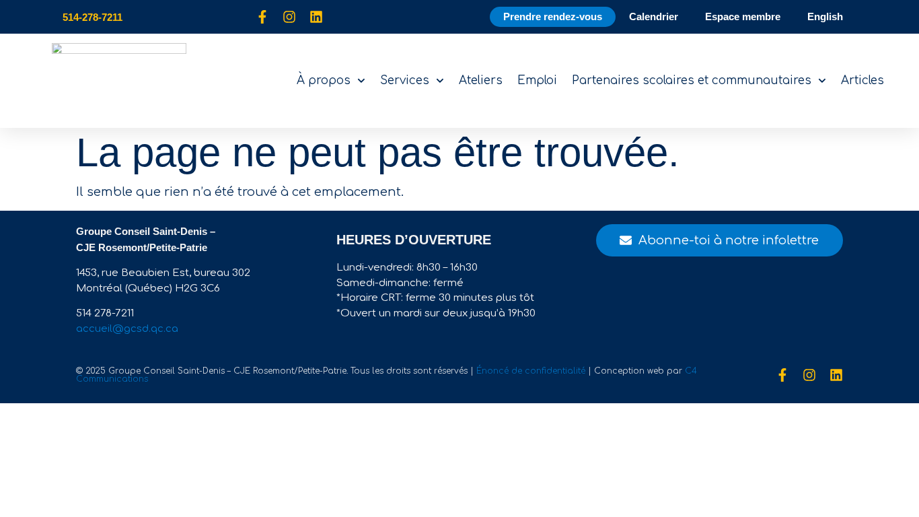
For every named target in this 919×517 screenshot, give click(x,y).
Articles (862, 80)
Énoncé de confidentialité (530, 371)
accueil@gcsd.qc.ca (127, 329)
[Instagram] (289, 17)
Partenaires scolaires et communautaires (691, 80)
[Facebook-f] (262, 17)
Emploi (537, 80)
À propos (324, 80)
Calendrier (653, 16)
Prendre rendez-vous (552, 16)
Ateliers (481, 80)
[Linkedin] (316, 17)
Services (404, 80)
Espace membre (742, 16)
